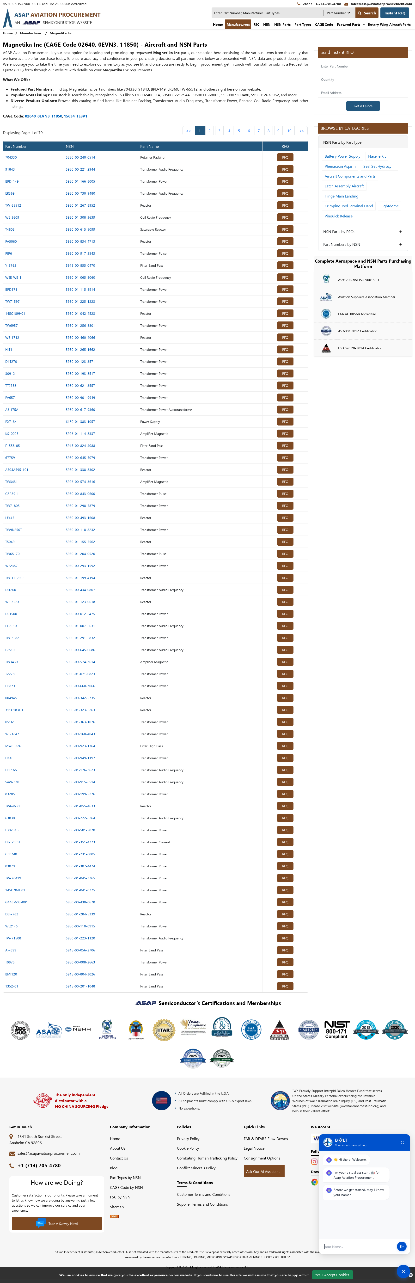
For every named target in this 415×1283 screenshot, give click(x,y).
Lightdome (390, 205)
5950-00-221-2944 (80, 169)
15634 (69, 115)
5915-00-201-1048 (80, 986)
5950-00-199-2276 (80, 794)
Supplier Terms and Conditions (202, 1204)
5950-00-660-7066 (80, 686)
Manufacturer (31, 33)
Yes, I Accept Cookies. (332, 1274)
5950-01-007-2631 (80, 625)
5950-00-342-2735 (80, 698)
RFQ (285, 157)
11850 (56, 115)
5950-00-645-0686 (80, 650)
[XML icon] (114, 1216)
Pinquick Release (339, 215)
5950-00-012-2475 (80, 613)
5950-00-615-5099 (80, 229)
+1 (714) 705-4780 (39, 1165)
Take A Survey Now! (63, 1223)
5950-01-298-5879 (80, 505)
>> (302, 130)
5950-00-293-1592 (80, 565)
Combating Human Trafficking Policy (207, 1157)
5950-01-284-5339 (80, 914)
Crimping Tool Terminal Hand (349, 205)
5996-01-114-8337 (80, 433)
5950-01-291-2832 (80, 637)
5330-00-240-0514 (80, 157)
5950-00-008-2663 (80, 962)
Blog (113, 1167)
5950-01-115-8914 (80, 289)
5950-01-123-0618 (80, 601)
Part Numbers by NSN (341, 244)
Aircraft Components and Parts (350, 176)
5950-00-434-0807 (80, 589)
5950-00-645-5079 (80, 457)
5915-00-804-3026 (80, 974)
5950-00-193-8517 (80, 373)
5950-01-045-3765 (80, 878)
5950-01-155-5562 (80, 541)
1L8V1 (81, 115)
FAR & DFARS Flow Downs (266, 1138)
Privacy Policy (188, 1138)
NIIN (266, 24)
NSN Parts (282, 24)
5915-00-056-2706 (80, 950)
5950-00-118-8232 (80, 529)
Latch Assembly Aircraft (344, 185)
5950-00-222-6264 (80, 818)
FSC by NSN (120, 1196)
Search (370, 12)
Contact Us (119, 1157)
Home (218, 24)
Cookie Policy (188, 1148)
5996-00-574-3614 (80, 662)
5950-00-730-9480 (80, 193)
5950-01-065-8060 (80, 277)
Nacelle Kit (377, 156)
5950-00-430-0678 (80, 902)
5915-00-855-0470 (80, 265)
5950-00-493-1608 (80, 517)
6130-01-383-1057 (80, 421)
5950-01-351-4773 (80, 842)
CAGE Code (324, 24)
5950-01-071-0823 (80, 674)
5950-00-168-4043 (80, 734)
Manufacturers (238, 24)
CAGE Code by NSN (126, 1187)
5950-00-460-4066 (80, 337)
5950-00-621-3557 (80, 385)
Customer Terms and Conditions (203, 1194)
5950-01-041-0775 (80, 890)
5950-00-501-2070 (80, 830)
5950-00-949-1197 (80, 758)
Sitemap (119, 1206)
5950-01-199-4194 (80, 577)
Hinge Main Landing (341, 195)
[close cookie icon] (411, 1274)
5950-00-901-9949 (80, 397)
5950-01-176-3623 (80, 770)
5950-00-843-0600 (80, 493)
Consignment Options (262, 1157)
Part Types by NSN (125, 1177)
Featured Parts (348, 24)
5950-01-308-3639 (80, 217)
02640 (30, 115)
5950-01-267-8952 (80, 205)
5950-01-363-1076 (80, 722)
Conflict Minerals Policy (196, 1167)
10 (289, 130)
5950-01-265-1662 (80, 349)
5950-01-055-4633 (80, 806)
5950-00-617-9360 (80, 409)
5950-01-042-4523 (80, 313)
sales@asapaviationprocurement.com (49, 1153)
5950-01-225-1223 (80, 301)
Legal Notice (254, 1148)
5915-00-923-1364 (80, 746)
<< (188, 130)
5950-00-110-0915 (80, 926)
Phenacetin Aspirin (340, 166)
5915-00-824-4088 (80, 445)
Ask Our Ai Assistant (263, 1171)
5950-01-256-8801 (80, 325)
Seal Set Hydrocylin (379, 166)
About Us (117, 1148)
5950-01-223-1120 (80, 938)
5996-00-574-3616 (80, 481)
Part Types (302, 24)
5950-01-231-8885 (80, 854)
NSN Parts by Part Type (342, 142)
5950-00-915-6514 (80, 782)
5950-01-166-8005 (80, 181)
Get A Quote (363, 106)
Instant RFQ (394, 12)
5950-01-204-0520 (80, 553)
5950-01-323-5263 (80, 710)
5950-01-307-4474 (80, 866)
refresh (402, 1142)
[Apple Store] (315, 1181)
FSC (256, 24)
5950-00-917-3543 (80, 253)
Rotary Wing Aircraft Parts (389, 24)
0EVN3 (43, 115)
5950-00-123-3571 (80, 361)
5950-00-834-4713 (80, 241)
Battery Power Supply (342, 156)
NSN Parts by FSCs (338, 231)
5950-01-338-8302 (80, 469)
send (402, 1246)
